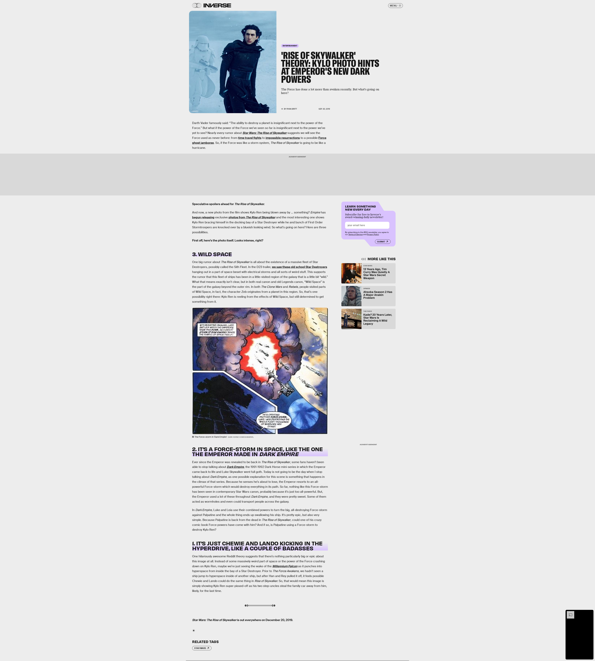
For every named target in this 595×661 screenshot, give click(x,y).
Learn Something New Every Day (360, 207)
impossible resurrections (283, 138)
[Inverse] (217, 5)
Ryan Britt (292, 109)
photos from (252, 217)
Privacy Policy (373, 234)
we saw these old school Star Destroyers (299, 267)
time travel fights (249, 138)
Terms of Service (355, 234)
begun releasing (203, 217)
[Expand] (568, 613)
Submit (381, 241)
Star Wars (200, 648)
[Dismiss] (590, 613)
